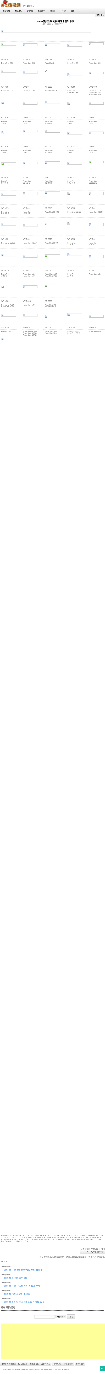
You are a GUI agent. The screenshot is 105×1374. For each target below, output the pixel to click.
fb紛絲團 (23, 1364)
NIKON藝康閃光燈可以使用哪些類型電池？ (28, 1270)
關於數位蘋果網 (9, 1364)
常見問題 (80, 1364)
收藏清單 (35, 1364)
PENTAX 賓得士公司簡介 (21, 1294)
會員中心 (46, 1364)
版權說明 (69, 1364)
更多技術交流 (98, 1252)
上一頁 (86, 1252)
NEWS (4, 1261)
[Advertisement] (53, 1341)
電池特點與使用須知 (19, 1278)
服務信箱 (66, 1369)
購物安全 (58, 1364)
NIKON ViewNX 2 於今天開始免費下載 (26, 1286)
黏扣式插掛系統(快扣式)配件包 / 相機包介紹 (28, 1302)
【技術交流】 (7, 1270)
